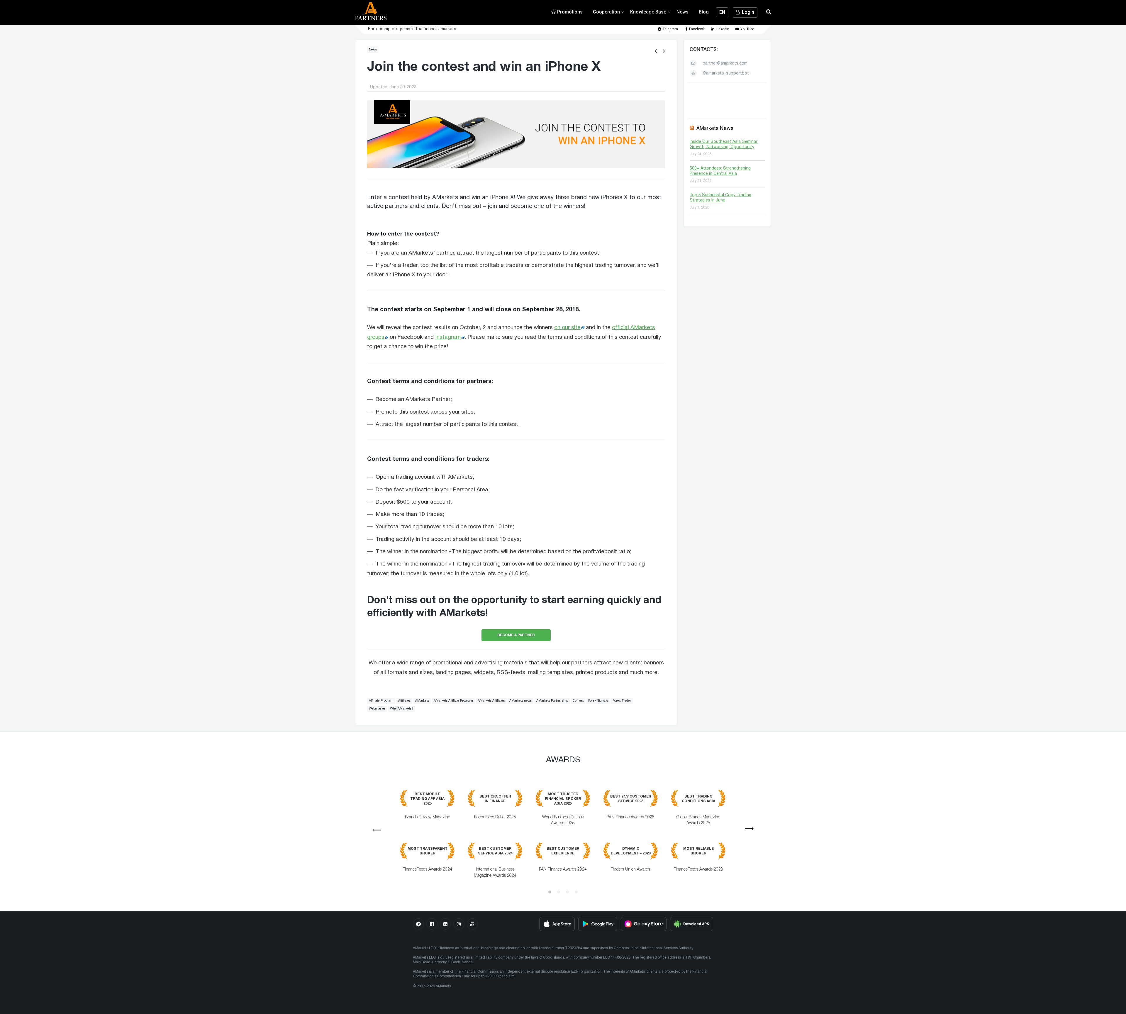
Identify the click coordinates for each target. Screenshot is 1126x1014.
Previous (374, 828)
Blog (704, 12)
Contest (578, 700)
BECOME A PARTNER (516, 635)
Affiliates (404, 700)
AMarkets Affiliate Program (453, 700)
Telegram (670, 29)
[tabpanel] (563, 838)
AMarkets (422, 700)
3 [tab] (567, 892)
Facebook (697, 29)
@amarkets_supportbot (726, 73)
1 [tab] (549, 892)
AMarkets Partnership (552, 700)
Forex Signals (598, 700)
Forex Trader (622, 700)
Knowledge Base (648, 12)
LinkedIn (722, 29)
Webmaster (377, 708)
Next (751, 830)
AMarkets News (715, 128)
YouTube (747, 29)
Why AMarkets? (401, 708)
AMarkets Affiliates (491, 700)
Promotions (570, 12)
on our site (567, 327)
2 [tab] (558, 892)
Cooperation (606, 12)
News (682, 12)
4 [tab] (576, 892)
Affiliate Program (381, 700)
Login (748, 12)
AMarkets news (520, 700)
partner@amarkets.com (725, 63)
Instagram (448, 337)
